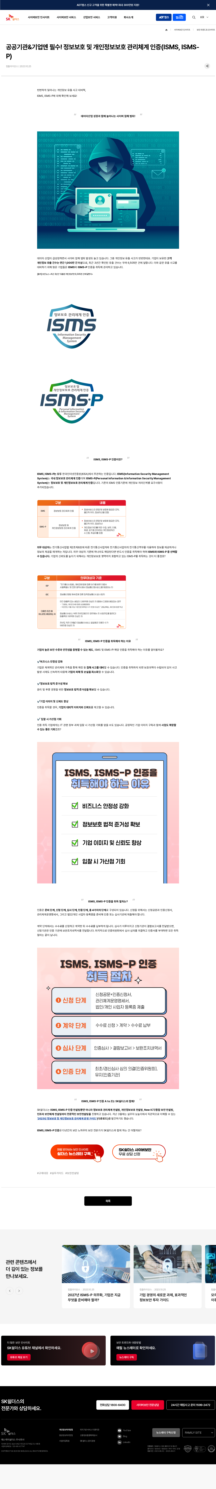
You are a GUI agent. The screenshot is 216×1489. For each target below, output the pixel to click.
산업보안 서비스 (91, 17)
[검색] (194, 17)
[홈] (166, 29)
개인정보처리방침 (66, 1429)
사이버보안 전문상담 (147, 1405)
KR (202, 17)
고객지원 (112, 17)
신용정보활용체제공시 (88, 1435)
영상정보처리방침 (66, 1435)
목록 (108, 1201)
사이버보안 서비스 (66, 17)
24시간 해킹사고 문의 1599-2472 (190, 1405)
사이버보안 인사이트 (39, 17)
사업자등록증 (64, 1441)
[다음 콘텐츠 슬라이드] (19, 1291)
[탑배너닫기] (208, 5)
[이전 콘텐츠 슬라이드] (10, 1291)
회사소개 (128, 17)
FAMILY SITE (193, 1432)
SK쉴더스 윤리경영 (87, 1441)
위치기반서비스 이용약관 (89, 1429)
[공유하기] (207, 66)
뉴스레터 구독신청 (166, 1432)
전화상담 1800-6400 (112, 1405)
